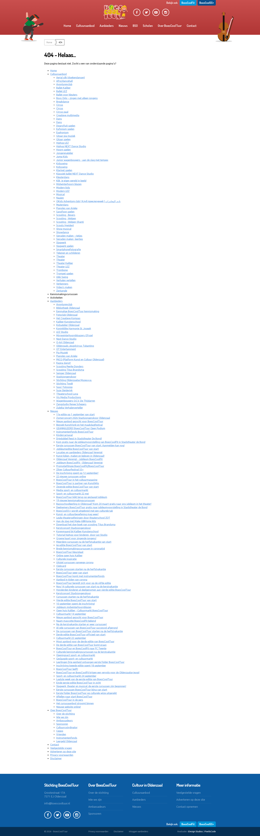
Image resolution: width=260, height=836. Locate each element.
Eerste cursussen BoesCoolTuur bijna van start (81, 689)
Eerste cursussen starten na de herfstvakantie (81, 569)
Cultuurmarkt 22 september (71, 638)
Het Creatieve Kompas (68, 318)
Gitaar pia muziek (65, 136)
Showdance (62, 232)
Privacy (98, 831)
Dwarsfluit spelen (65, 125)
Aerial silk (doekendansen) (70, 77)
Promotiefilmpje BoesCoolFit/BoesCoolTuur (80, 466)
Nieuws (123, 26)
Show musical (63, 228)
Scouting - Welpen (66, 218)
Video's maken (64, 287)
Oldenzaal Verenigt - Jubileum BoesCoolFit (79, 459)
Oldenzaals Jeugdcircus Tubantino (75, 345)
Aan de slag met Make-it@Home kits (76, 521)
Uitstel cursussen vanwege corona (74, 562)
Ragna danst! (63, 363)
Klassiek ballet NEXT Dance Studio (75, 173)
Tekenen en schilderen (68, 253)
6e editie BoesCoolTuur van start (74, 545)
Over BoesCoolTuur (170, 26)
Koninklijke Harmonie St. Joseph (73, 328)
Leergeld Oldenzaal (66, 741)
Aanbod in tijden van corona (71, 579)
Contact (192, 26)
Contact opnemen (187, 806)
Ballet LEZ (61, 91)
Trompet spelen (64, 273)
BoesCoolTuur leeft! (67, 669)
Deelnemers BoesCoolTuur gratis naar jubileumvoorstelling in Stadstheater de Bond (101, 507)
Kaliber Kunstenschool (68, 321)
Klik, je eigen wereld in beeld (71, 180)
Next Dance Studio (66, 339)
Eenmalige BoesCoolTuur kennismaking (77, 311)
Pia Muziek (62, 352)
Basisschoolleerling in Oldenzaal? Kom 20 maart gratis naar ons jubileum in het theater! (103, 504)
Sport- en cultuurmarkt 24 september (76, 676)
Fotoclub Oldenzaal (66, 314)
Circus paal (62, 112)
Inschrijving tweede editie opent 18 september (81, 665)
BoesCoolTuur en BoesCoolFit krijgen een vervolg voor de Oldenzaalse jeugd (97, 672)
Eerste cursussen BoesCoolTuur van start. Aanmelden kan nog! (90, 445)
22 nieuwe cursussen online (71, 476)
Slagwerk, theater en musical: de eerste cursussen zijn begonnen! (91, 686)
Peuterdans (62, 204)
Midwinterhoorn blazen (69, 184)
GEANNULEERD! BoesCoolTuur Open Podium (80, 428)
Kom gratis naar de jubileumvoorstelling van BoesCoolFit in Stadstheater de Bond (100, 442)
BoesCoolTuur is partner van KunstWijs (77, 483)
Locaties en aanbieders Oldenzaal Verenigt (79, 452)
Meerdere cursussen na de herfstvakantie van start (83, 541)
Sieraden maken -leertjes (69, 239)
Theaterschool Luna (67, 393)
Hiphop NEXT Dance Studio (71, 146)
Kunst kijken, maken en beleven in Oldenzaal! (80, 456)
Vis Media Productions (68, 397)
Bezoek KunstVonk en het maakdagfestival (79, 424)
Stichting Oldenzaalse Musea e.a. (74, 380)
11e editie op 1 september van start (75, 414)
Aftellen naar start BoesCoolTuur (74, 696)
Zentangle (61, 290)
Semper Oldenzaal (66, 373)
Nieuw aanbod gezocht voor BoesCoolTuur (79, 421)
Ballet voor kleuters (66, 94)
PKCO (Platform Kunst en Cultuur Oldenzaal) (80, 359)
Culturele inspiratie (66, 559)
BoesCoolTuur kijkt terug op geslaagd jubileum (81, 497)
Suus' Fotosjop (64, 387)
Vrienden (61, 734)
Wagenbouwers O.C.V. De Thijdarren (75, 400)
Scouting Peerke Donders (69, 366)
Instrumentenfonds (66, 737)
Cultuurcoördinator (66, 727)
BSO (135, 26)
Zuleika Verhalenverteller (69, 407)
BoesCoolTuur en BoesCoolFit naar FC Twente (81, 648)
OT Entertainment (66, 349)
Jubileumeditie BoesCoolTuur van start (77, 449)
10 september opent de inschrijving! (75, 603)
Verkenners (62, 283)
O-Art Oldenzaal (65, 342)
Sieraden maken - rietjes (69, 235)
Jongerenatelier (64, 153)
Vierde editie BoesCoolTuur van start (76, 600)
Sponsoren (62, 724)
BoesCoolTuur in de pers (69, 700)
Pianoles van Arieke (66, 208)
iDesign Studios (195, 831)
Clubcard (61, 566)
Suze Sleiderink (64, 390)
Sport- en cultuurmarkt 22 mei (72, 493)
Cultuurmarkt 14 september (71, 614)
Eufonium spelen (65, 129)
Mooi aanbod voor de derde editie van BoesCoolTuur (85, 641)
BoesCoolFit (188, 2)
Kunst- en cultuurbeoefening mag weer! (77, 514)
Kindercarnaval (64, 435)
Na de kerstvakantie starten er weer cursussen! (81, 624)
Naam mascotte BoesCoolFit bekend (76, 621)
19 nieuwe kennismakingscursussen (75, 500)
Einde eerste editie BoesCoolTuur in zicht (78, 682)
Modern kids (63, 187)
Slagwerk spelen (65, 246)
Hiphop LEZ (62, 143)
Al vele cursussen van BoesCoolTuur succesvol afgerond (87, 627)
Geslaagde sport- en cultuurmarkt (74, 658)
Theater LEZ (63, 266)
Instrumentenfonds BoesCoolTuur (74, 431)
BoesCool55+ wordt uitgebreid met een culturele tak (84, 510)
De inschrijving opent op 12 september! (77, 473)
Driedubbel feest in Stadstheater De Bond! (79, 438)
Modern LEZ (63, 191)
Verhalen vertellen (66, 280)
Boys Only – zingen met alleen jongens (77, 98)
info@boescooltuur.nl (57, 803)
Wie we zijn (62, 717)
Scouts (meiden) (65, 225)
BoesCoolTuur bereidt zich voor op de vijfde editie (83, 583)
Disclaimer (56, 758)
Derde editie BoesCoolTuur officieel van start (80, 634)
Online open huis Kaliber (69, 555)
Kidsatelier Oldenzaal (67, 325)
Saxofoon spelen (65, 211)
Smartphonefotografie (68, 249)
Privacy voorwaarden (61, 755)
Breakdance (62, 101)
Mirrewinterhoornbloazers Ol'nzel (74, 335)
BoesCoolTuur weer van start (72, 572)
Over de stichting (65, 713)
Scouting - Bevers (65, 215)
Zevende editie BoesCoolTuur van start (77, 486)
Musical (60, 194)
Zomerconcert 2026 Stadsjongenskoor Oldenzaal (83, 418)
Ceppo (59, 731)
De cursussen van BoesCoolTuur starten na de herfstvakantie (89, 631)
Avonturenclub (64, 84)
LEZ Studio (62, 332)
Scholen (148, 26)
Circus (59, 105)
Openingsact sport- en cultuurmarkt (75, 655)
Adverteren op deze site (63, 751)
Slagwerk (61, 242)
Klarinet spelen (64, 170)
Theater (60, 256)
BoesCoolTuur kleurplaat (69, 552)
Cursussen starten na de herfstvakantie (77, 596)
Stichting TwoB (64, 383)
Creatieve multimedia (67, 115)
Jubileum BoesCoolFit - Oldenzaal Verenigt (79, 462)
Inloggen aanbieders (138, 831)
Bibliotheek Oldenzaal (68, 308)
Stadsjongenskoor (66, 376)
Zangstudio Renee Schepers (71, 404)
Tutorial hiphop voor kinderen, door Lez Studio (81, 535)
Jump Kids (62, 156)
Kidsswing (61, 163)
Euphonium (62, 132)
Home (67, 26)
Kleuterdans (62, 177)
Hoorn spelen (63, 149)
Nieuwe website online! (68, 706)
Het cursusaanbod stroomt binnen (75, 703)
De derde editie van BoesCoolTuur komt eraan (81, 645)
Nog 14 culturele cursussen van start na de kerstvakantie (87, 586)
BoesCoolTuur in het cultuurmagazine (76, 479)
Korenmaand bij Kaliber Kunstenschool (77, 531)
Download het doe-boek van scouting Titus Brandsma (85, 524)
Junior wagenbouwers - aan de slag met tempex (82, 160)
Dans (59, 118)
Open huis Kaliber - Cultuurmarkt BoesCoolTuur (82, 610)
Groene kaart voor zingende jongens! (76, 538)
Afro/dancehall (64, 81)
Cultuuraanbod (85, 26)
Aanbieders (107, 26)
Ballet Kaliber (63, 87)
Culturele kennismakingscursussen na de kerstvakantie (85, 652)
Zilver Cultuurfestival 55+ (70, 469)
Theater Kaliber (64, 263)
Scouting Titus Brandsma (70, 369)
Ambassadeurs (64, 720)
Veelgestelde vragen (61, 748)
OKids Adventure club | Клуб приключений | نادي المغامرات (88, 201)
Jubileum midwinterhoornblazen (73, 607)
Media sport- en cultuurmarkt (72, 490)
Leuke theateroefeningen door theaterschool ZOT (83, 517)
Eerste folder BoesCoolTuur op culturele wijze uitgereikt (86, 693)
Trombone (62, 270)
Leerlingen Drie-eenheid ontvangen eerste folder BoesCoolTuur (90, 662)
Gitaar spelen (63, 139)
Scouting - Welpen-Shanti (70, 222)
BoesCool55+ (206, 2)
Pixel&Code (210, 831)
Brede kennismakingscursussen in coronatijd (80, 548)
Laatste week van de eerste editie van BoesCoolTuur (84, 679)
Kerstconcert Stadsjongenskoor (73, 528)
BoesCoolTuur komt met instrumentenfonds (80, 576)
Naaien (60, 197)
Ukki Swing (62, 277)
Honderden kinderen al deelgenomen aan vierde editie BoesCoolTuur (93, 589)
